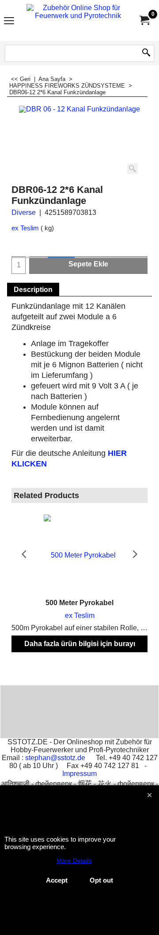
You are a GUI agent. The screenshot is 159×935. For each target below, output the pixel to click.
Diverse (23, 212)
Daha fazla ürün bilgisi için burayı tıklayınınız (79, 651)
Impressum (79, 773)
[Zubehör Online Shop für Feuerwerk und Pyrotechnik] (77, 20)
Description (33, 289)
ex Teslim (25, 228)
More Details (74, 860)
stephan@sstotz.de (55, 757)
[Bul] (146, 53)
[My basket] (144, 20)
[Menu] (9, 21)
